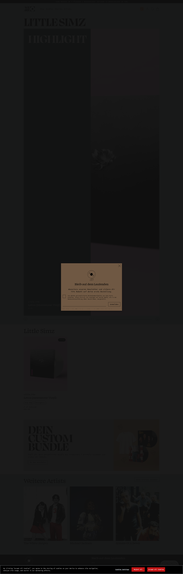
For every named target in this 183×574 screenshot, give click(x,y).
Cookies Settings (122, 569)
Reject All (138, 569)
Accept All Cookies (156, 569)
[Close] (179, 569)
